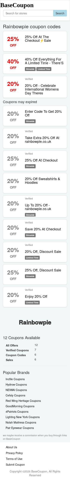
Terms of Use (14, 459)
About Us (11, 447)
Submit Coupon (15, 464)
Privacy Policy (14, 453)
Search (60, 13)
